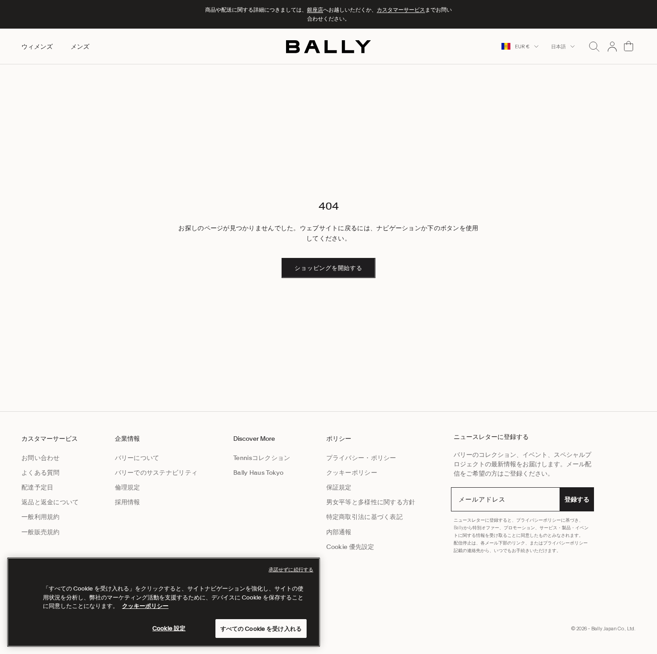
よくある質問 (40, 472)
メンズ (80, 46)
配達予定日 (37, 487)
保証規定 (339, 487)
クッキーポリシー (351, 472)
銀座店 (315, 9)
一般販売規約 (40, 532)
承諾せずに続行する (291, 569)
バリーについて (137, 458)
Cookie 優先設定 (350, 547)
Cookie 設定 (168, 628)
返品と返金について (50, 502)
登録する (577, 499)
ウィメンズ (37, 46)
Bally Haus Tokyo (258, 472)
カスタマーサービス (401, 9)
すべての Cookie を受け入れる (261, 628)
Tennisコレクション (261, 458)
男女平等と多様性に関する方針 (371, 502)
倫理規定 (127, 487)
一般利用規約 (40, 517)
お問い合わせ (40, 458)
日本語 (558, 46)
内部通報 (339, 532)
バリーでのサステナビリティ (156, 472)
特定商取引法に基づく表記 (364, 517)
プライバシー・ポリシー (361, 458)
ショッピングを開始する (328, 268)
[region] (163, 602)
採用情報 (127, 502)
